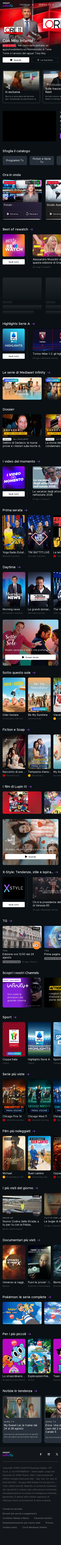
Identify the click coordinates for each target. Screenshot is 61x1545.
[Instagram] (48, 1454)
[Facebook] (40, 1454)
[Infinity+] (22, 992)
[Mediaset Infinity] (8, 4)
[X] (56, 1454)
